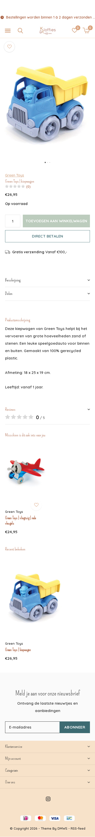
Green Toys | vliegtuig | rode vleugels (20, 521)
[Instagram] (48, 798)
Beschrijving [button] (13, 280)
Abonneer (74, 727)
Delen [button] (8, 293)
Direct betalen (47, 236)
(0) (28, 186)
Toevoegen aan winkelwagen (56, 220)
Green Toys (14, 175)
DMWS (62, 828)
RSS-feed (78, 828)
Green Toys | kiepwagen (18, 650)
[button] (7, 30)
